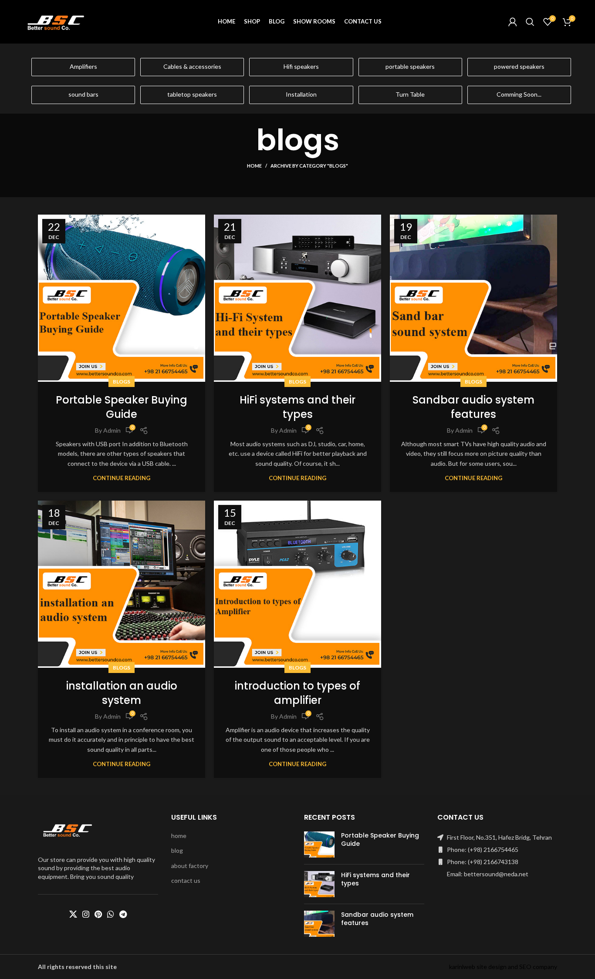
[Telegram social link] (123, 914)
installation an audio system (121, 693)
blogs (121, 381)
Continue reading (121, 478)
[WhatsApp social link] (111, 914)
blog (177, 850)
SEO (525, 966)
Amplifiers (83, 66)
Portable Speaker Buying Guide (121, 407)
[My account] (512, 21)
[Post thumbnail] (319, 844)
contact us (185, 880)
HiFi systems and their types (297, 407)
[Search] (530, 21)
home (178, 835)
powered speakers (519, 66)
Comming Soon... (519, 94)
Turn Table (410, 94)
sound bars (83, 94)
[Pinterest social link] (98, 914)
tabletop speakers (192, 94)
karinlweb (462, 966)
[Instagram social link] (86, 914)
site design (492, 966)
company (545, 966)
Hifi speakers (301, 66)
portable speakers (410, 66)
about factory (189, 865)
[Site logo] (56, 21)
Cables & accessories (192, 66)
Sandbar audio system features (473, 407)
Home (254, 165)
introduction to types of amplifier (297, 693)
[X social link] (73, 914)
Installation (301, 94)
